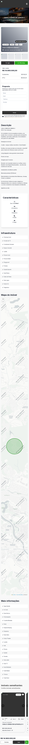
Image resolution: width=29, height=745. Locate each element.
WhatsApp (22, 63)
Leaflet (13, 594)
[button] (3, 299)
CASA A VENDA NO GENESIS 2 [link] (19, 20)
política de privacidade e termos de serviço (13, 117)
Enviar (14, 112)
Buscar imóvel (6, 20)
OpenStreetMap (20, 594)
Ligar (8, 63)
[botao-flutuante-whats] (26, 742)
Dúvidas (7, 742)
